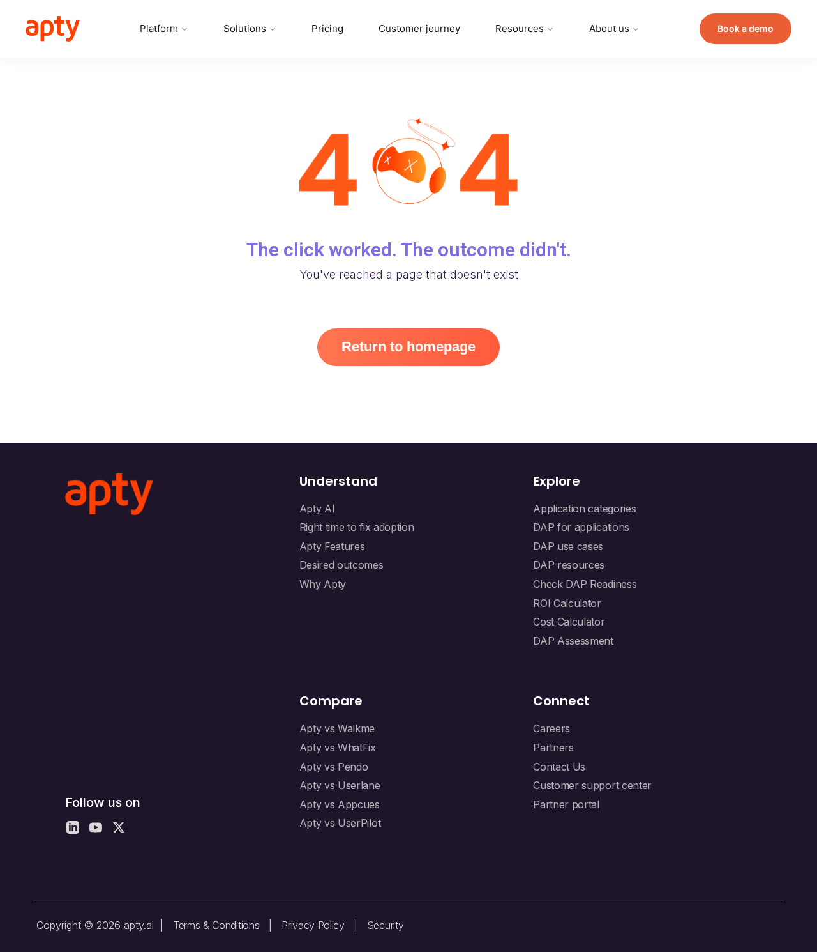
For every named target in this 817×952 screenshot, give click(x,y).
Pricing (327, 28)
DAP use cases (568, 546)
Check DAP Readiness (584, 584)
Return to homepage (408, 347)
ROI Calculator (567, 603)
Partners (553, 747)
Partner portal (566, 804)
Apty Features (332, 546)
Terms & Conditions (216, 925)
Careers (551, 728)
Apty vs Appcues (339, 804)
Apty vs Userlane (339, 785)
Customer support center (592, 785)
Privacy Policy (313, 925)
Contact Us (559, 766)
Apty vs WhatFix (337, 747)
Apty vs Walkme (337, 728)
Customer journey (419, 28)
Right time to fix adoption (356, 527)
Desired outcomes (341, 564)
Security (385, 925)
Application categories (584, 508)
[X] (118, 827)
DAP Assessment (573, 640)
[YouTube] (95, 827)
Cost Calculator (568, 621)
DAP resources (568, 564)
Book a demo (745, 28)
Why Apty (322, 584)
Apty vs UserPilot (340, 823)
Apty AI (317, 508)
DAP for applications (581, 527)
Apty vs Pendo (333, 766)
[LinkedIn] (72, 827)
